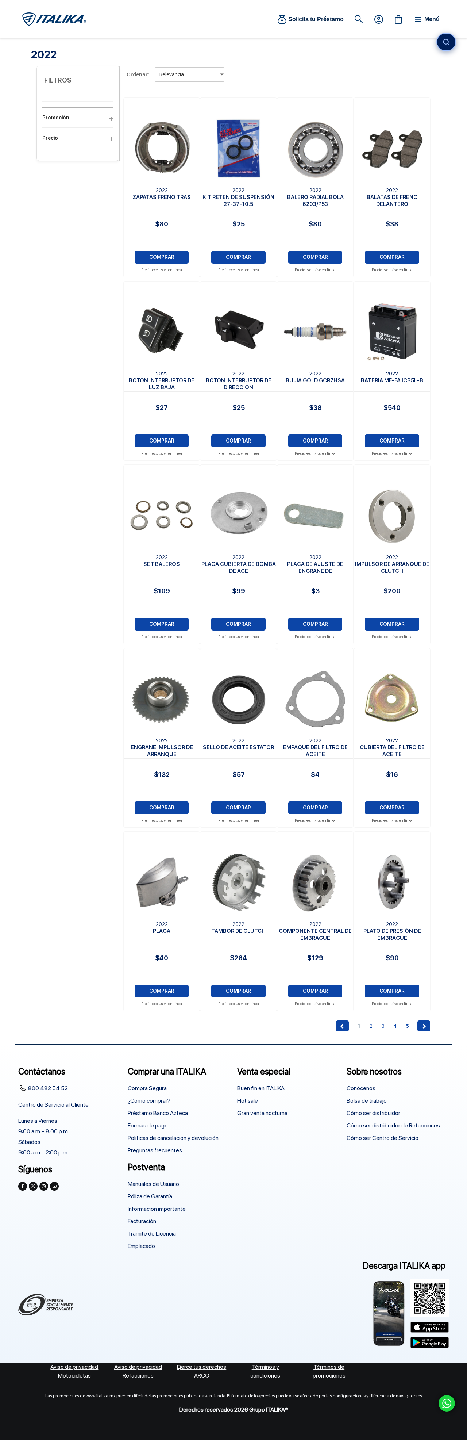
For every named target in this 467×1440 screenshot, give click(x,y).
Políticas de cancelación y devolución (173, 1137)
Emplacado (141, 1245)
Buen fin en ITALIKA (261, 1088)
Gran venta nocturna (262, 1113)
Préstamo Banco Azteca (158, 1113)
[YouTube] (54, 1186)
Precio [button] (50, 138)
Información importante (157, 1208)
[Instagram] (43, 1186)
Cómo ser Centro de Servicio (382, 1137)
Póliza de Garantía (150, 1196)
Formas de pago (148, 1125)
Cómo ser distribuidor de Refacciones (393, 1125)
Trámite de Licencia (152, 1233)
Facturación (142, 1221)
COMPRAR (161, 257)
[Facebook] (22, 1186)
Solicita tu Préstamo (316, 19)
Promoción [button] (55, 117)
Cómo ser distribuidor (373, 1113)
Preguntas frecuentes (155, 1150)
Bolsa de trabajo (367, 1100)
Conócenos (361, 1088)
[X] (33, 1186)
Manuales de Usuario (153, 1183)
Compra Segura (147, 1088)
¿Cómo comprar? (149, 1100)
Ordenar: (138, 74)
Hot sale (247, 1100)
